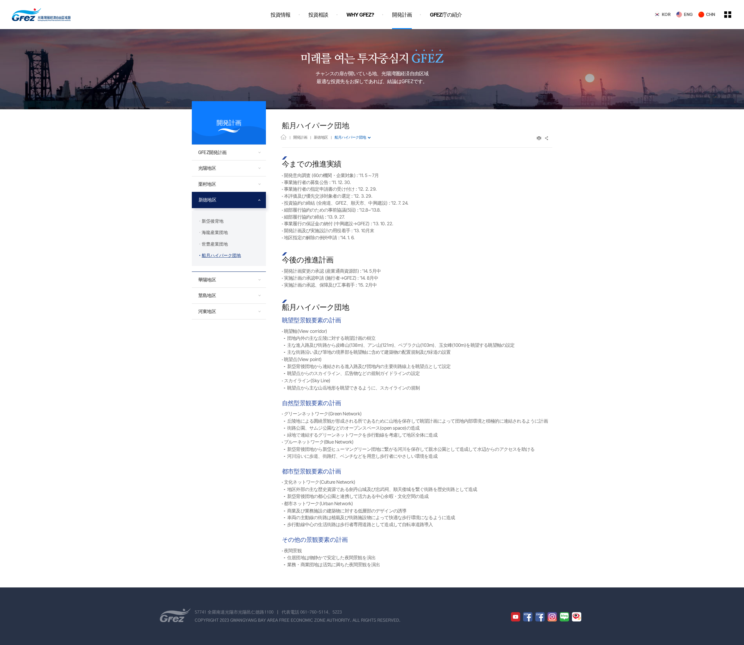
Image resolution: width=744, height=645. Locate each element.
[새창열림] (515, 616)
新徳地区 (321, 137)
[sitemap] (732, 14)
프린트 (539, 138)
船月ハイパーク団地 (350, 137)
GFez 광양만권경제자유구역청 (41, 14)
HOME (283, 137)
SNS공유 (547, 138)
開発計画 (300, 137)
